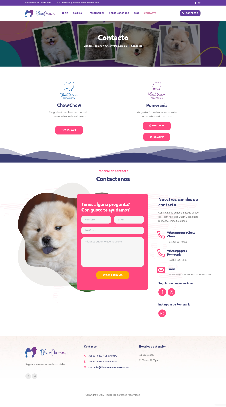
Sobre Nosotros (119, 13)
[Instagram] (199, 3)
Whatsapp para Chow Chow (181, 234)
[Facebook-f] (195, 3)
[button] (190, 13)
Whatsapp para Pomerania (177, 253)
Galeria (77, 13)
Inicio (65, 13)
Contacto (150, 13)
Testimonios (97, 13)
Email (171, 269)
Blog (136, 13)
